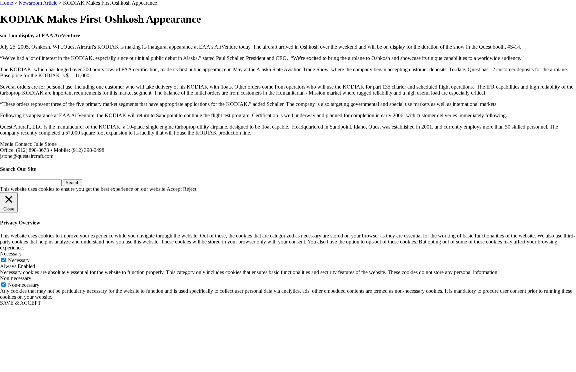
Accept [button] (174, 189)
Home (6, 3)
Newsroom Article (38, 3)
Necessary (19, 260)
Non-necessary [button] (15, 278)
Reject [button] (189, 189)
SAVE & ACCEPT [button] (20, 303)
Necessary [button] (11, 253)
